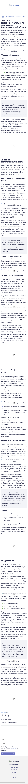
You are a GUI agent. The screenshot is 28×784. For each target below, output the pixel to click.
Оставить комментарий (8, 754)
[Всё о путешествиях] (14, 4)
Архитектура (14, 767)
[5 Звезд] (7, 714)
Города (14, 772)
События (14, 777)
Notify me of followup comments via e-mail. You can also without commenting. (13, 748)
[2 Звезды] (3, 714)
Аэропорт (14, 769)
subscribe (13, 749)
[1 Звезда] (1, 714)
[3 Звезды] (4, 714)
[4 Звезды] (5, 714)
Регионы (14, 774)
